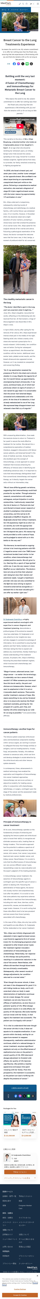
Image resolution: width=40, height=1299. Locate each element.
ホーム (4, 10)
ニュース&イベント (10, 1239)
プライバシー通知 (9, 1263)
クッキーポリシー (25, 1263)
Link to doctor (8, 1154)
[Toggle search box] (23, 4)
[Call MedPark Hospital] (20, 4)
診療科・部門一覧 (9, 1196)
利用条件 (6, 1256)
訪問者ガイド (8, 1234)
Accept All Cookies (20, 1295)
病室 (20, 1201)
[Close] (37, 1275)
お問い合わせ (8, 1246)
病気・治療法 (8, 1217)
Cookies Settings (20, 1289)
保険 (4, 1205)
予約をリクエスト (20, 1172)
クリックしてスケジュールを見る (17, 1178)
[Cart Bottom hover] (26, 4)
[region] (20, 1286)
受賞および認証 (25, 1246)
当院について (24, 1234)
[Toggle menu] (38, 4)
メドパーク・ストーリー (19, 10)
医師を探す (7, 1201)
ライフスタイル (25, 1217)
